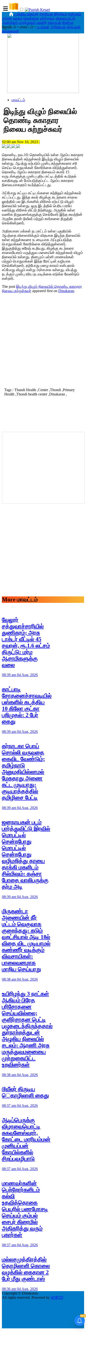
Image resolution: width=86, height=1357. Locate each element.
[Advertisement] (43, 340)
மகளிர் (41, 23)
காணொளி (10, 31)
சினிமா (68, 23)
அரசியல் (46, 14)
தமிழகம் (74, 14)
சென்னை (31, 18)
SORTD (57, 1297)
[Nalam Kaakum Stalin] (43, 92)
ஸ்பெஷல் (74, 27)
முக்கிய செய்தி (26, 14)
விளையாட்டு (65, 18)
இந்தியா (60, 14)
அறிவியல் (58, 27)
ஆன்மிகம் (10, 23)
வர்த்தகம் (47, 18)
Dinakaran (66, 291)
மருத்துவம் (27, 23)
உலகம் (17, 18)
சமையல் (54, 23)
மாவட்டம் (18, 100)
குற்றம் (7, 18)
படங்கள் (43, 27)
